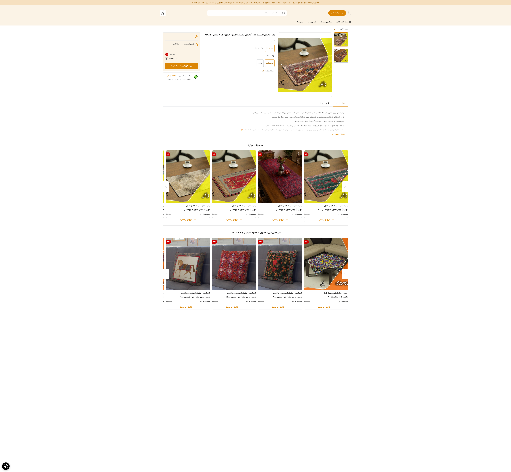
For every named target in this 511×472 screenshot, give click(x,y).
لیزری (260, 63)
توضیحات (341, 103)
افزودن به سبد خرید (179, 65)
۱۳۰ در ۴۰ (259, 48)
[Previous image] (281, 64)
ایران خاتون (344, 29)
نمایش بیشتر (340, 134)
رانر (335, 29)
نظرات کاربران (324, 103)
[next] (166, 186)
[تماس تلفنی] (6, 466)
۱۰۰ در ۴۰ (269, 48)
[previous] (345, 186)
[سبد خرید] (349, 13)
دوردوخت (269, 63)
